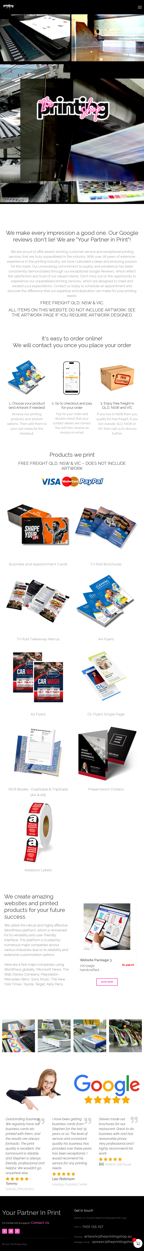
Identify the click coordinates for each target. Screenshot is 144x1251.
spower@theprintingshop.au (115, 1242)
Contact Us (39, 1222)
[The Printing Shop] (8, 6)
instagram (17, 1231)
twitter (10, 1231)
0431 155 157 (93, 1226)
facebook (4, 1231)
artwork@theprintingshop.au (107, 1236)
